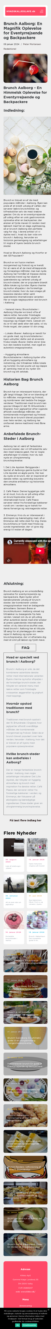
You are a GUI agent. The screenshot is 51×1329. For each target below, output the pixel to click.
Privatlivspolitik (29, 1325)
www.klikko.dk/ (28, 1292)
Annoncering (25, 1306)
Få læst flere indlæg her (25, 820)
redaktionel (10, 49)
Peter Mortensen (32, 44)
